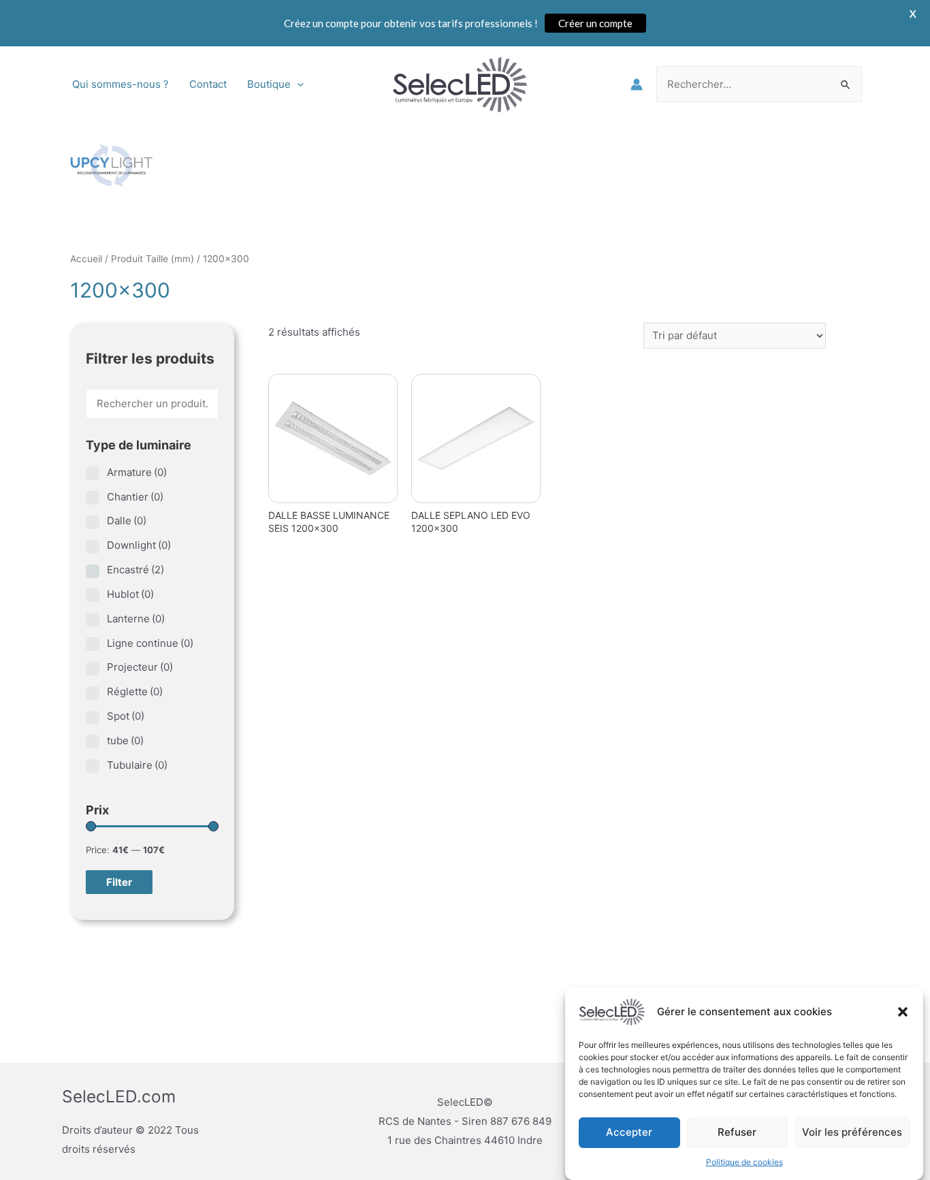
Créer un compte (595, 23)
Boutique (269, 84)
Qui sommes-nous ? (120, 84)
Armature (137, 472)
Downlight (139, 545)
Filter (119, 882)
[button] (903, 1012)
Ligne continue (150, 643)
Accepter (629, 1132)
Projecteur (140, 666)
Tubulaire (137, 765)
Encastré (135, 569)
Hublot (130, 594)
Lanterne (136, 618)
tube (125, 740)
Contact (208, 84)
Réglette (135, 691)
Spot (125, 715)
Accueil (86, 258)
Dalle (126, 520)
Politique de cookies (744, 1162)
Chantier (135, 496)
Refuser (737, 1132)
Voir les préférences (852, 1132)
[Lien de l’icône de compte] (636, 84)
